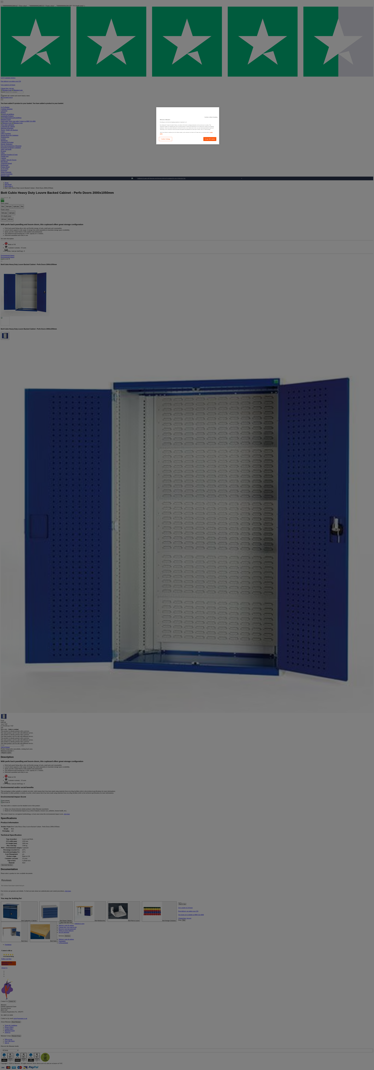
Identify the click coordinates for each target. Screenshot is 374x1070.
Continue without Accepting (210, 117)
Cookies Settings (165, 139)
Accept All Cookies (210, 139)
